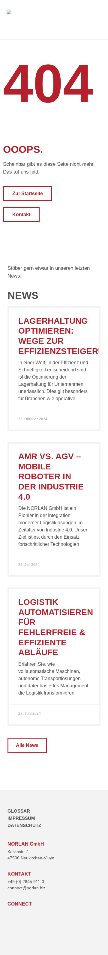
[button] (97, 19)
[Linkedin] (11, 914)
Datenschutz (24, 825)
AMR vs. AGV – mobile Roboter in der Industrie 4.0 (51, 476)
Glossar (19, 811)
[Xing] (23, 914)
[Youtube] (35, 914)
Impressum (21, 818)
